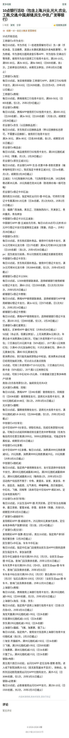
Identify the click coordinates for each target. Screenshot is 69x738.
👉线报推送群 (59, 25)
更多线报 (7, 4)
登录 (64, 4)
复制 (12, 25)
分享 (19, 25)
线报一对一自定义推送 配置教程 (21, 30)
